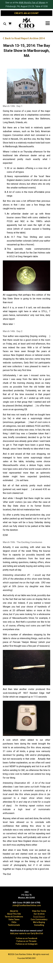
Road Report (39, 917)
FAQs (14, 922)
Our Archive (39, 914)
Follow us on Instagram (26, 944)
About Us (14, 911)
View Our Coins (39, 911)
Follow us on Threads (26, 941)
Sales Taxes (14, 919)
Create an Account (26, 13)
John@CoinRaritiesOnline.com (26, 905)
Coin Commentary (39, 919)
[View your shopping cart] (9, 24)
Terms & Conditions (14, 917)
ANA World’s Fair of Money (32, 2)
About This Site (14, 914)
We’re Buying (39, 922)
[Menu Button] (47, 23)
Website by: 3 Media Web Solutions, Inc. (4, 954)
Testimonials (14, 925)
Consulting (39, 925)
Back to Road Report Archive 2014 (24, 38)
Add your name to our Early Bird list (26, 933)
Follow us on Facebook (26, 938)
